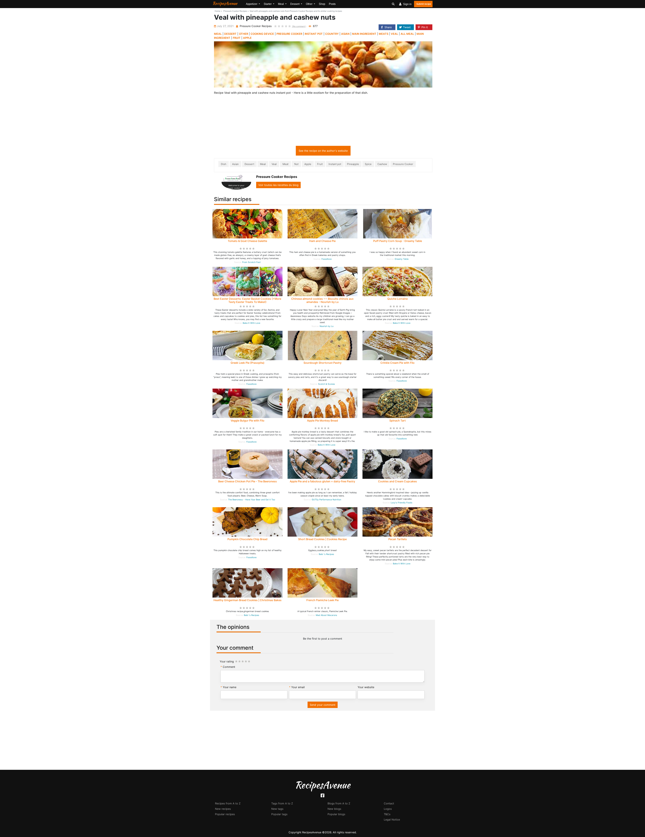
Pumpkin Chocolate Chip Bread (247, 539)
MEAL (218, 33)
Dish (223, 164)
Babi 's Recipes (326, 554)
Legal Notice (392, 819)
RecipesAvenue (224, 3)
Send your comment (322, 704)
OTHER (243, 33)
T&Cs (387, 814)
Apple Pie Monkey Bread (322, 420)
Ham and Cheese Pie (322, 241)
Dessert (249, 164)
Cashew (382, 164)
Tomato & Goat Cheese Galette (247, 241)
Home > (218, 11)
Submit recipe (423, 4)
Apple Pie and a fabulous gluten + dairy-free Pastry (322, 481)
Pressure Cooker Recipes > (236, 11)
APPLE (247, 37)
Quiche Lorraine (397, 298)
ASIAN (345, 33)
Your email (298, 687)
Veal (274, 164)
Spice (368, 164)
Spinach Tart (397, 420)
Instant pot (335, 164)
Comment (229, 666)
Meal (263, 164)
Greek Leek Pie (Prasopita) (247, 362)
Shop (322, 4)
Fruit (320, 164)
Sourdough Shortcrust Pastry (322, 362)
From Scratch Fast (251, 262)
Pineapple (353, 164)
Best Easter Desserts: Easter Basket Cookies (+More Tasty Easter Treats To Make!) (247, 300)
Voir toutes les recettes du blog (278, 185)
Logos (388, 808)
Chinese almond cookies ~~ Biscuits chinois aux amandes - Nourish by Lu (322, 300)
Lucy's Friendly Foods (401, 502)
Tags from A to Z (282, 803)
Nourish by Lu (326, 326)
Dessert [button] (295, 4)
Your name (229, 687)
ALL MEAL (407, 33)
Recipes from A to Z (228, 803)
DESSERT (230, 33)
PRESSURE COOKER (289, 33)
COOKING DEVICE (262, 33)
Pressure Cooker (403, 164)
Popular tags (279, 814)
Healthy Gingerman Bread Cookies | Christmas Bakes (247, 600)
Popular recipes (225, 814)
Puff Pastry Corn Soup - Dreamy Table (397, 241)
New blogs (334, 808)
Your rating (227, 661)
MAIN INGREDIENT (364, 33)
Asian (235, 164)
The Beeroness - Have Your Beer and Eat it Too (251, 499)
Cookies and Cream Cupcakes (397, 481)
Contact (389, 803)
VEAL (394, 33)
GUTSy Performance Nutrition (326, 499)
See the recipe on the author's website (323, 150)
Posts (332, 4)
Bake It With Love (251, 323)
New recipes (223, 808)
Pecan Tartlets (397, 539)
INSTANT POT (314, 33)
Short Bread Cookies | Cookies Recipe (322, 539)
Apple (307, 164)
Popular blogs (336, 814)
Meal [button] (281, 4)
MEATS (383, 33)
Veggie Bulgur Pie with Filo (247, 420)
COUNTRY (332, 33)
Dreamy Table (401, 259)
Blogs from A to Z (339, 803)
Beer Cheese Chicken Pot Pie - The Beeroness (247, 481)
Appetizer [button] (252, 4)
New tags (277, 808)
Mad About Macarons (326, 615)
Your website (366, 687)
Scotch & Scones (326, 384)
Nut (296, 164)
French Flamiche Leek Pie (322, 600)
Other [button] (309, 4)
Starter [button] (268, 4)
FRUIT (237, 37)
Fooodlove (326, 259)
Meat (285, 164)
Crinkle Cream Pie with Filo (397, 362)
